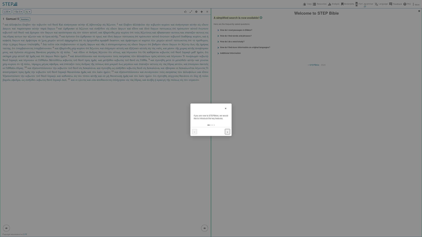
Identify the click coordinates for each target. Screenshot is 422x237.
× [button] (226, 107)
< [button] (194, 131)
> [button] (227, 131)
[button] (208, 125)
